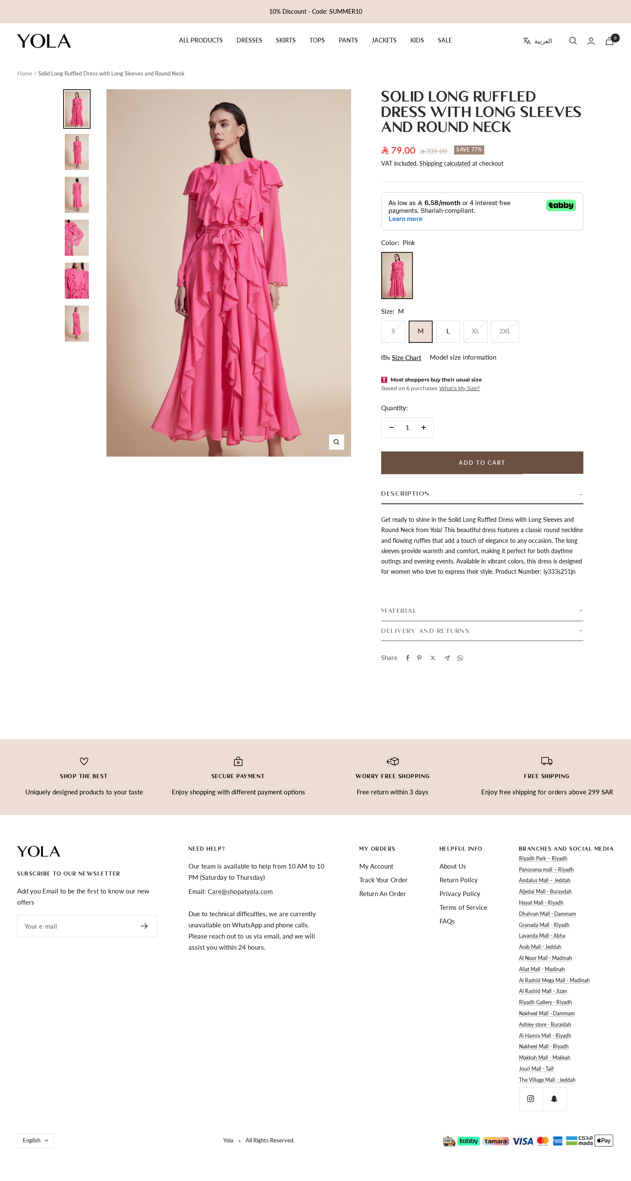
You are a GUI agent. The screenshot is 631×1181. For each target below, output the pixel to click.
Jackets (384, 40)
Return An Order (382, 893)
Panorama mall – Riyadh (546, 869)
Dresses (249, 40)
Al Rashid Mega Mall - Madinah (554, 980)
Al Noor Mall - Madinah (545, 958)
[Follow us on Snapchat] (554, 1099)
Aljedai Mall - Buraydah (545, 891)
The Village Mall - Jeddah (547, 1080)
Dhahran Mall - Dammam (547, 914)
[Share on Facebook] (408, 658)
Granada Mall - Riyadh (544, 925)
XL (475, 331)
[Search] (573, 41)
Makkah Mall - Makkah (544, 1057)
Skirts (286, 40)
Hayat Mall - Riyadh (541, 902)
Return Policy (459, 880)
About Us (453, 866)
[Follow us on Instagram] (531, 1099)
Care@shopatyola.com (240, 891)
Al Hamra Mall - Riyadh (545, 1036)
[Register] (144, 926)
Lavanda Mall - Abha (542, 936)
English (31, 1140)
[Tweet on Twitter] (433, 658)
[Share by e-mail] (447, 658)
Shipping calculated (444, 163)
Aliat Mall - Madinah (542, 969)
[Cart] (609, 41)
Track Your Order (383, 880)
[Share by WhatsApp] (460, 658)
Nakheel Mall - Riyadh (544, 1046)
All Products (201, 40)
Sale (445, 40)
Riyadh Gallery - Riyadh (545, 1002)
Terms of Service (463, 907)
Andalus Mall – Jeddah (544, 880)
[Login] (591, 41)
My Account (376, 866)
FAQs (447, 921)
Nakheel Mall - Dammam (547, 1013)
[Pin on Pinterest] (419, 658)
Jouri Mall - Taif (536, 1069)
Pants (348, 40)
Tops (317, 40)
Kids (417, 40)
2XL (505, 331)
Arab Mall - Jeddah (540, 947)
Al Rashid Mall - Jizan (543, 991)
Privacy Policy (460, 893)
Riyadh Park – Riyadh (543, 858)
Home (24, 73)
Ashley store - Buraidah (545, 1024)
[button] (482, 494)
